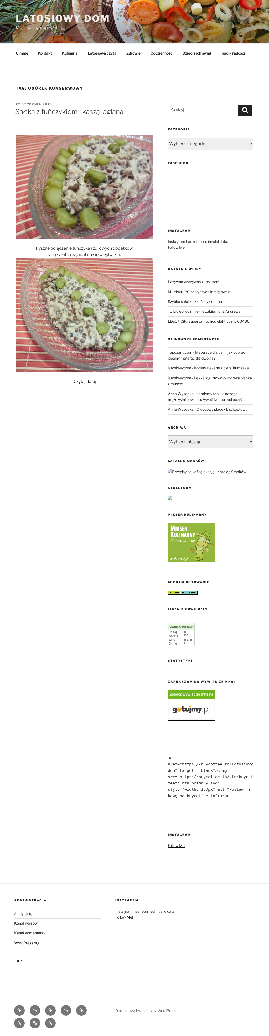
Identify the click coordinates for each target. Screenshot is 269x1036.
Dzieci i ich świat (197, 53)
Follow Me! (176, 247)
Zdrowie (133, 53)
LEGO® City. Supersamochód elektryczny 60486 (208, 321)
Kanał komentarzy (29, 933)
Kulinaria (70, 53)
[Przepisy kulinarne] (191, 560)
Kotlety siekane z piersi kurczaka (221, 368)
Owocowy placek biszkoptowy (221, 409)
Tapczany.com (180, 352)
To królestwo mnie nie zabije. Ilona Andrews (204, 311)
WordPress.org (26, 943)
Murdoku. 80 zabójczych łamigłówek (199, 291)
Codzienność (162, 53)
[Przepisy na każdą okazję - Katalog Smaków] (207, 471)
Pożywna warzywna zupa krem (194, 281)
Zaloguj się (23, 913)
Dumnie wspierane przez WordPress (145, 1010)
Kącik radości (233, 53)
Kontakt (45, 53)
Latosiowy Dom (63, 18)
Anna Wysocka (181, 393)
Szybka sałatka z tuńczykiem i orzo (197, 301)
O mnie (22, 53)
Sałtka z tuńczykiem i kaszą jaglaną (69, 111)
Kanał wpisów (26, 923)
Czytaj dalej (85, 381)
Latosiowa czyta (102, 53)
